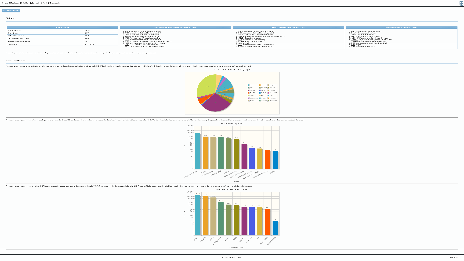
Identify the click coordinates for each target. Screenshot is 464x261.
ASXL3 (127, 46)
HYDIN (353, 38)
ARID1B (240, 38)
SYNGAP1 (128, 38)
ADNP (127, 36)
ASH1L (127, 45)
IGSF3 (353, 31)
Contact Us (454, 257)
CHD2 (127, 40)
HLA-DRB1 (354, 40)
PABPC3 (354, 36)
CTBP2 (353, 35)
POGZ (127, 43)
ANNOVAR (150, 120)
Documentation (94, 120)
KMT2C (353, 46)
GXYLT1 (353, 33)
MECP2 (240, 41)
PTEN (240, 40)
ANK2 (240, 43)
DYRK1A (127, 41)
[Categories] (4, 10)
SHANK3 (128, 35)
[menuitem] (4, 3)
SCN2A (127, 31)
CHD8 (127, 33)
